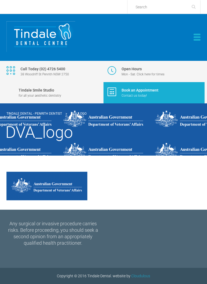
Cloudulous (140, 276)
